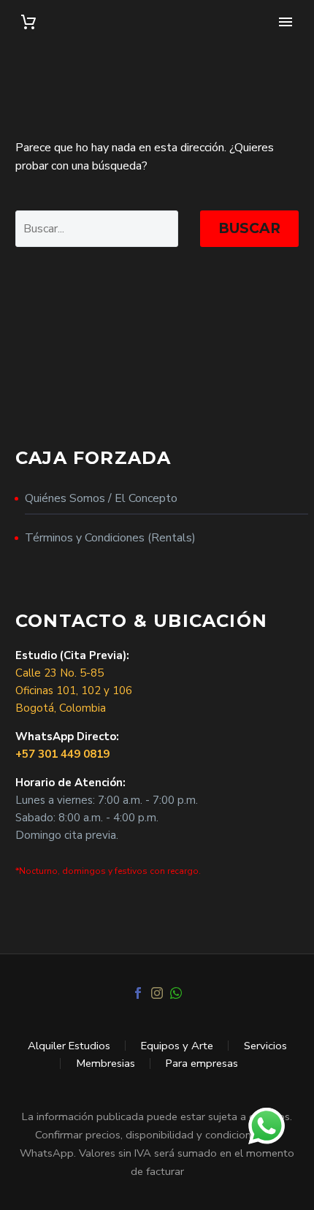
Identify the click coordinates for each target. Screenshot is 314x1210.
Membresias (105, 1063)
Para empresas (202, 1063)
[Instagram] (157, 993)
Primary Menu (285, 22)
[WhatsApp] (176, 993)
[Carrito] (28, 22)
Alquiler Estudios (69, 1045)
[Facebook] (138, 993)
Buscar (249, 228)
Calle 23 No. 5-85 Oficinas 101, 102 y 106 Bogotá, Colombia (73, 690)
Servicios (265, 1045)
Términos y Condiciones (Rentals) (110, 538)
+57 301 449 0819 (62, 754)
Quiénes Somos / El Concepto (101, 498)
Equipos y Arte (177, 1045)
